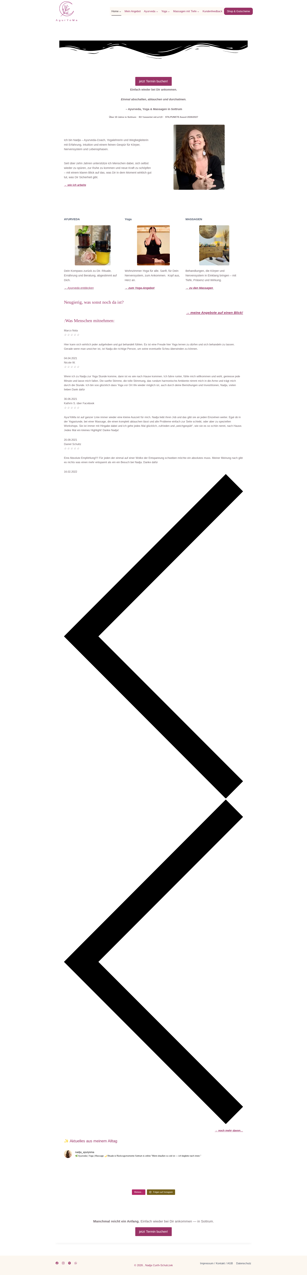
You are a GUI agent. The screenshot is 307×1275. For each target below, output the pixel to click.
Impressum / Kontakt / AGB (216, 1263)
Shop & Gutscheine (238, 11)
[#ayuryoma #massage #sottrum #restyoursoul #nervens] (221, 1174)
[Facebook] (57, 1263)
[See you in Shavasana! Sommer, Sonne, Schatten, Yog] (176, 1174)
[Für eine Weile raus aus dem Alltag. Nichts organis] (86, 1174)
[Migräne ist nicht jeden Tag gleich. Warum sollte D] (131, 1174)
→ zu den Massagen (199, 288)
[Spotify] (69, 1263)
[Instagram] (63, 1263)
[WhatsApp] (75, 1263)
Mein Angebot (133, 11)
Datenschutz (243, 1263)
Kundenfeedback (212, 11)
